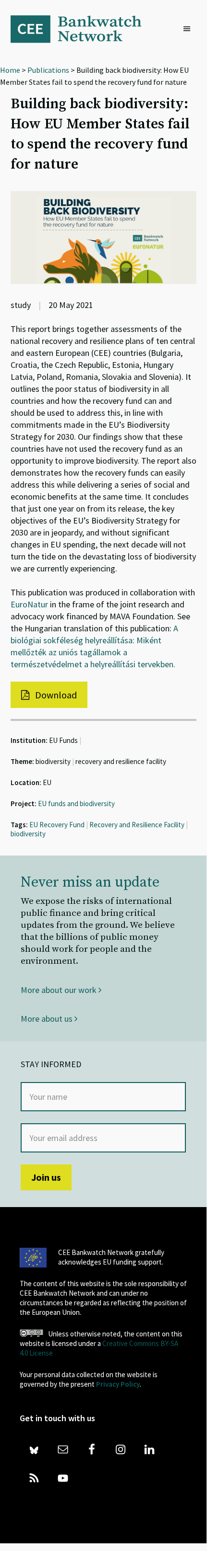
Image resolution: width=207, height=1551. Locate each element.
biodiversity (28, 833)
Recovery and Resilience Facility (136, 824)
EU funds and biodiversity (76, 803)
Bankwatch (83, 29)
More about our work (59, 989)
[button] (189, 29)
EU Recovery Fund (57, 824)
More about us (47, 1018)
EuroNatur (29, 604)
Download (55, 695)
